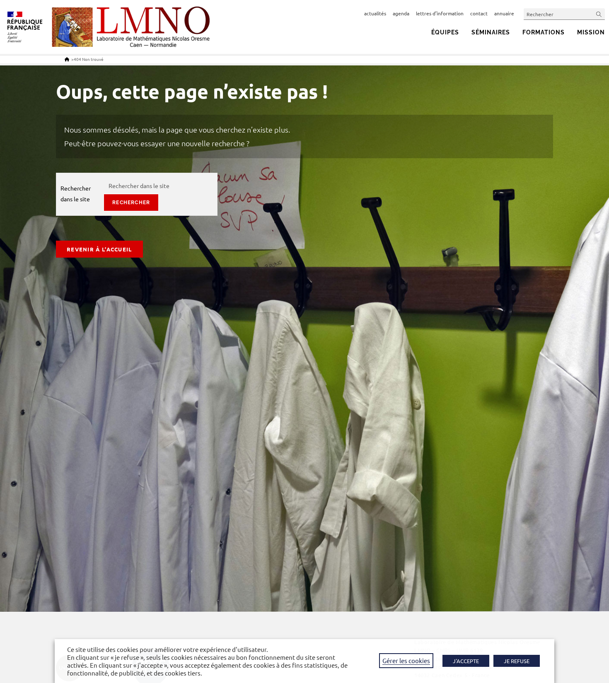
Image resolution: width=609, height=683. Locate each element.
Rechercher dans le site (75, 193)
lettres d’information (440, 13)
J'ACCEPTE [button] (466, 660)
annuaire (504, 13)
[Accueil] (67, 59)
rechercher (131, 202)
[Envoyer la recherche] (599, 13)
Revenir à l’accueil (99, 249)
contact (479, 13)
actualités (375, 13)
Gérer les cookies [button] (406, 660)
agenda (401, 13)
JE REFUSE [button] (516, 660)
